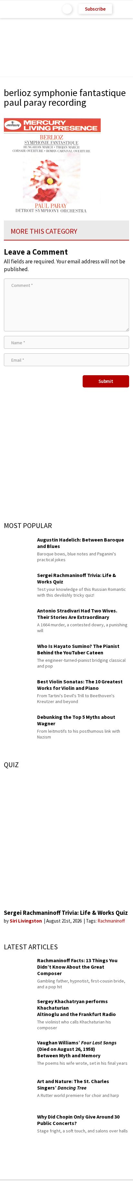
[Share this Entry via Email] (15, 1191)
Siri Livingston (26, 921)
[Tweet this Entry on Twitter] (76, 1191)
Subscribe (95, 9)
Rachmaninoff (111, 921)
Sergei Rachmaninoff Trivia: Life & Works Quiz (66, 912)
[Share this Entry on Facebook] (56, 1192)
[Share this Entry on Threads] (116, 1191)
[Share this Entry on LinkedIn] (96, 1191)
